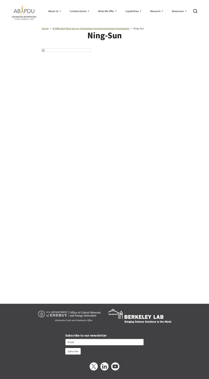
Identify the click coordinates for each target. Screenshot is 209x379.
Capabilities (132, 11)
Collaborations (78, 11)
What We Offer (106, 11)
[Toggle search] (195, 11)
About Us (53, 11)
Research (155, 11)
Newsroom (178, 11)
